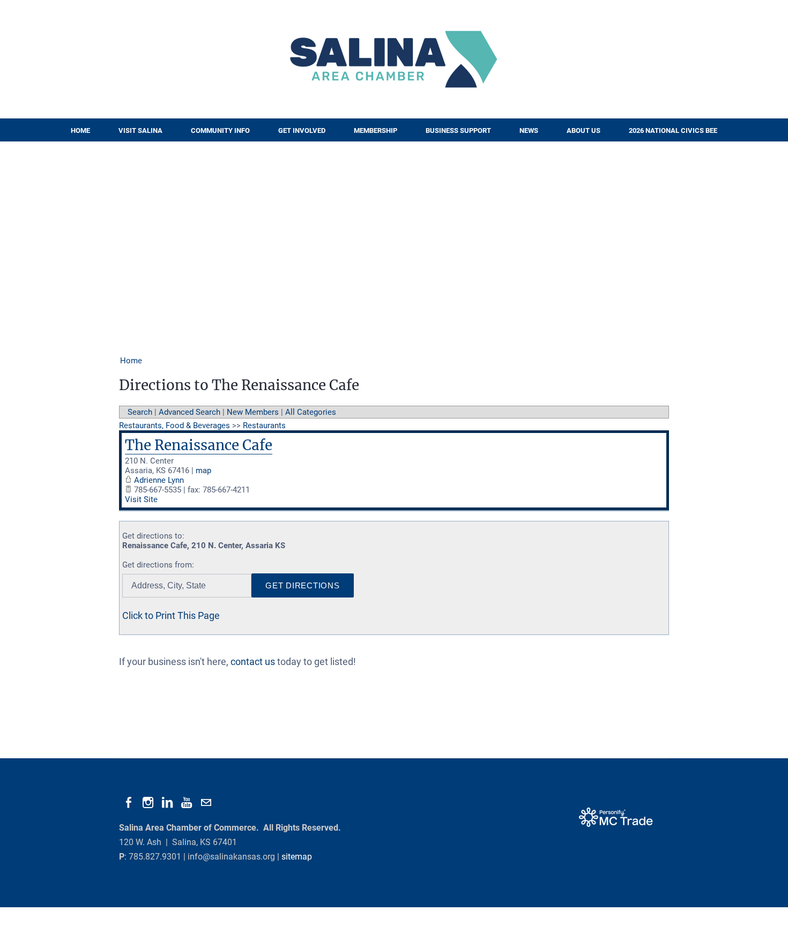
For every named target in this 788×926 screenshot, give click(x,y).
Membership (375, 130)
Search (140, 412)
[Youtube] (186, 802)
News (528, 130)
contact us (253, 661)
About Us (583, 130)
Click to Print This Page (171, 615)
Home (80, 130)
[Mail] (205, 802)
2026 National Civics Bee (673, 130)
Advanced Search (189, 412)
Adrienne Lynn (159, 480)
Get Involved (301, 130)
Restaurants (264, 425)
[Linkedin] (167, 802)
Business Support (458, 130)
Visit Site (141, 499)
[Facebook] (128, 802)
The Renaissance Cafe (198, 445)
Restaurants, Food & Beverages (174, 425)
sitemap (296, 857)
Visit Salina (140, 130)
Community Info (220, 130)
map (203, 470)
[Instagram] (148, 802)
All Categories (310, 412)
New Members (253, 412)
